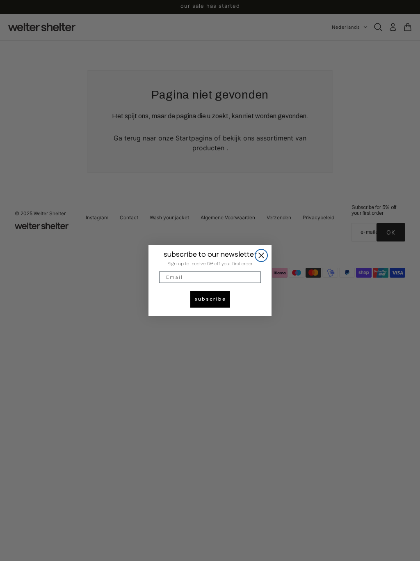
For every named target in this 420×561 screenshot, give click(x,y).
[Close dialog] (261, 255)
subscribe (210, 299)
